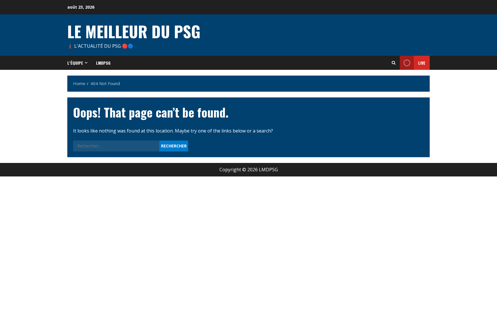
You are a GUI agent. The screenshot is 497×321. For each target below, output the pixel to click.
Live (421, 63)
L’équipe (75, 63)
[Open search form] (393, 62)
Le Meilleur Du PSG (133, 31)
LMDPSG (103, 63)
